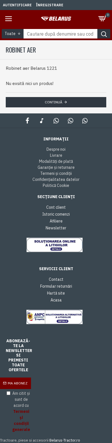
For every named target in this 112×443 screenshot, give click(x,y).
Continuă (53, 102)
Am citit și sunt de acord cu (21, 411)
